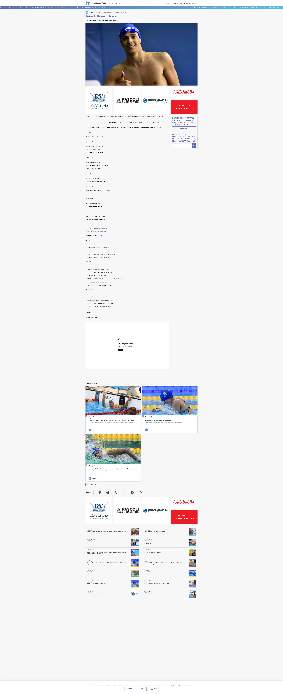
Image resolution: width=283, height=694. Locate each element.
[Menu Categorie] (196, 2)
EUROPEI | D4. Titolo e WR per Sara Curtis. (200, 7)
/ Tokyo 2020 (122, 12)
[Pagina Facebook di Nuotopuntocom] (109, 2)
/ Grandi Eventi (112, 12)
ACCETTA (129, 689)
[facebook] (99, 492)
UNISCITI (185, 128)
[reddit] (108, 492)
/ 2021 (117, 12)
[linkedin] (124, 492)
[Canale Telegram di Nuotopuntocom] (119, 2)
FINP (90, 132)
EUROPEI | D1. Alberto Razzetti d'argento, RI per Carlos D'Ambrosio (49, 7)
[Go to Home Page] (102, 12)
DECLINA (141, 689)
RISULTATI (100, 137)
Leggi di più (153, 689)
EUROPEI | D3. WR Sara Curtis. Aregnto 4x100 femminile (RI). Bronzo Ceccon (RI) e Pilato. (241, 7)
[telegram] (132, 492)
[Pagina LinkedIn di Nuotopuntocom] (116, 2)
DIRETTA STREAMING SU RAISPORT (97, 231)
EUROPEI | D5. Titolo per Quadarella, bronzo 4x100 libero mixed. (165, 7)
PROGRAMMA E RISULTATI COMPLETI (97, 228)
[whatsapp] (140, 492)
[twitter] (116, 492)
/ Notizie (105, 12)
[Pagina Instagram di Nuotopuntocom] (112, 2)
